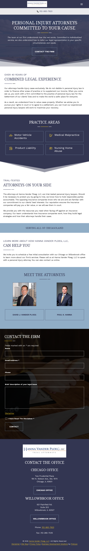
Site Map (24, 544)
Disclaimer (9, 413)
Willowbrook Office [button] (44, 519)
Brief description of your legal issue (21, 384)
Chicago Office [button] (44, 490)
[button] (81, 4)
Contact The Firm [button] (44, 51)
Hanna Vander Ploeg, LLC (39, 541)
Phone (8, 372)
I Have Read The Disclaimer (21, 419)
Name (7, 348)
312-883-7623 (45, 11)
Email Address (12, 360)
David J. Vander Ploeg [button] (24, 315)
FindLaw (74, 544)
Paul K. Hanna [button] (64, 315)
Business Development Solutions (55, 544)
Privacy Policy (35, 544)
